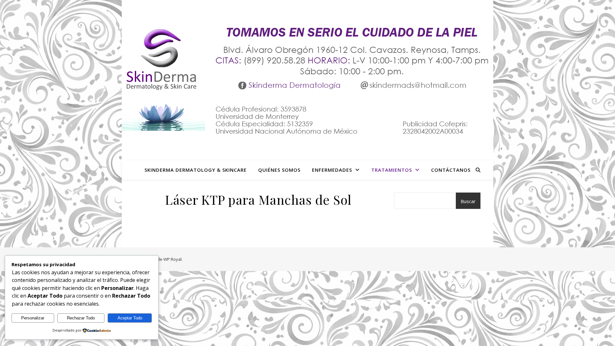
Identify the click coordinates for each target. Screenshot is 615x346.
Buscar (468, 201)
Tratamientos (391, 170)
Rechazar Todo (81, 318)
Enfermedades (332, 170)
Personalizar (32, 318)
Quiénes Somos (279, 170)
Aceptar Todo (130, 318)
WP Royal (172, 259)
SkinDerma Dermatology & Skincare (195, 170)
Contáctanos (451, 170)
